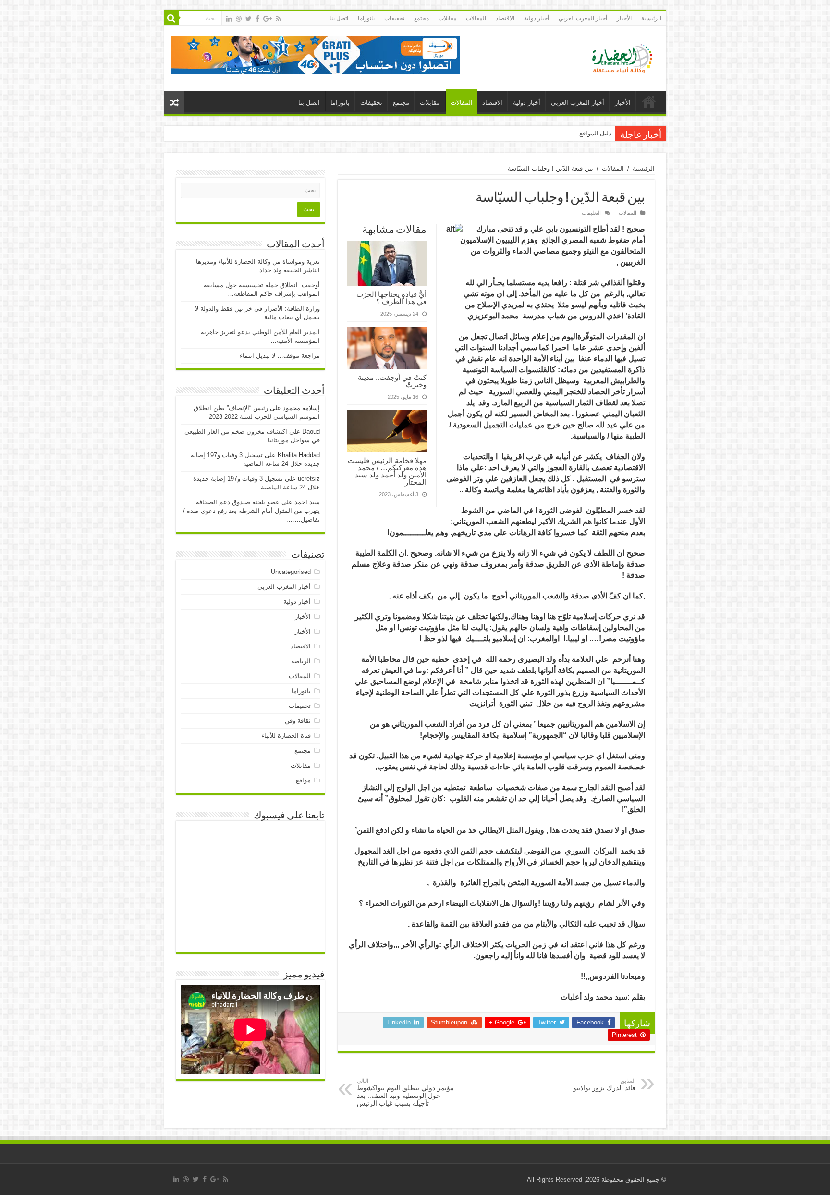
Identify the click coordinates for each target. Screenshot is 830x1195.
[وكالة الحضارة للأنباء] (618, 56)
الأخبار (624, 18)
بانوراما (366, 18)
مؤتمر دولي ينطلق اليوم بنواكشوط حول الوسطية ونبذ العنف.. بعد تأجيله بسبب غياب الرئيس (405, 1092)
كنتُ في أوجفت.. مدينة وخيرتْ (392, 381)
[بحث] (171, 18)
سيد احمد (307, 502)
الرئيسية (651, 18)
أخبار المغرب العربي (583, 18)
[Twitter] (248, 18)
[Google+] (267, 18)
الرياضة (301, 661)
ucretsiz (309, 478)
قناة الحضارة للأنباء (286, 735)
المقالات (476, 18)
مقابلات (447, 18)
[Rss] (278, 18)
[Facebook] (257, 18)
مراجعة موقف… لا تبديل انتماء (280, 355)
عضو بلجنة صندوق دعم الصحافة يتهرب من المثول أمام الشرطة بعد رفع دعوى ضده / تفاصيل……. (251, 511)
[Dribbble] (239, 18)
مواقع (303, 780)
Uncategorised (291, 571)
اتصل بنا (339, 18)
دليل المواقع (595, 133)
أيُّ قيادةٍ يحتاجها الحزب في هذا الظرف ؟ (391, 297)
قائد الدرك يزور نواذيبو (604, 1085)
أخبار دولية (536, 18)
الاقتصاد (505, 18)
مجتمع (421, 18)
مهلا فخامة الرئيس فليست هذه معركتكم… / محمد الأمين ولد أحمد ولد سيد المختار (387, 471)
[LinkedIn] (229, 18)
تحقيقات (394, 18)
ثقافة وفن (298, 720)
